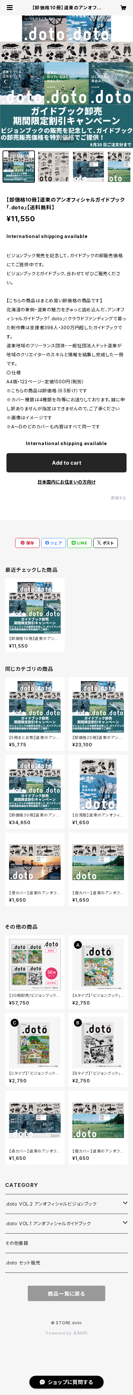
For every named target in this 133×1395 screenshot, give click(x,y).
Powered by (59, 1333)
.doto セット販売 (23, 1262)
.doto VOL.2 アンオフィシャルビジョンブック (51, 1204)
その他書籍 (16, 1243)
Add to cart (66, 463)
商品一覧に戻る (66, 1293)
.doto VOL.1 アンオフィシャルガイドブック (48, 1223)
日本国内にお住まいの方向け (66, 482)
